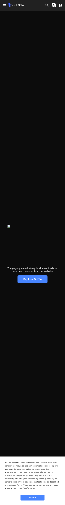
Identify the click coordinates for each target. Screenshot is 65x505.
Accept (32, 497)
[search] (47, 5)
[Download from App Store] (54, 5)
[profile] (60, 5)
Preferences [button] (29, 488)
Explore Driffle (32, 279)
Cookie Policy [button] (16, 485)
